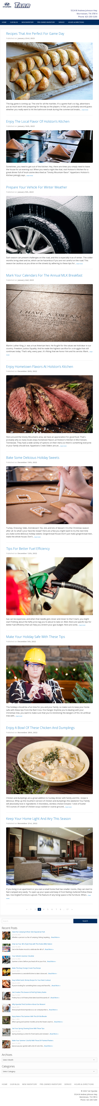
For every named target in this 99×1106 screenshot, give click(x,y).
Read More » (55, 937)
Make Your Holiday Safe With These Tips (35, 636)
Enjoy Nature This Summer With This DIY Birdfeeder (29, 1016)
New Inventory (28, 22)
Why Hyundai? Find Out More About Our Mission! (28, 1004)
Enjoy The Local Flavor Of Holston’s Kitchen (37, 121)
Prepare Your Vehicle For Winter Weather (36, 187)
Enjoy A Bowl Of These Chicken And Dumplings (40, 727)
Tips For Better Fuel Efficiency (28, 548)
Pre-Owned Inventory (46, 22)
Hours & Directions (76, 22)
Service (61, 22)
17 (67, 909)
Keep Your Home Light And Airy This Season (38, 818)
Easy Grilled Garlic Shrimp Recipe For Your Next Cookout (31, 980)
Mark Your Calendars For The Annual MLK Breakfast (44, 275)
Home (4, 22)
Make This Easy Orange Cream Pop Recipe (26, 968)
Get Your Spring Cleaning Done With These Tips (28, 1028)
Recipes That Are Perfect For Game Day (35, 33)
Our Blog (14, 22)
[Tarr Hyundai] (17, 5)
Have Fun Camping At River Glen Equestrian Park (28, 932)
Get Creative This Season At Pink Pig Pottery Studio (29, 992)
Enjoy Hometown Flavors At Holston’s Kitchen (39, 366)
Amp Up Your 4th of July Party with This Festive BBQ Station (32, 944)
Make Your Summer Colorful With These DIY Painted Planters (32, 1040)
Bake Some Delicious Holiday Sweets (32, 457)
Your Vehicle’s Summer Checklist (23, 956)
